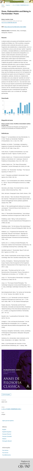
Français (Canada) (7, 436)
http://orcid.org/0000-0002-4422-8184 (9, 22)
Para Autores (5, 452)
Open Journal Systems (8, 420)
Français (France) (6, 434)
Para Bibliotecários (6, 455)
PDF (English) (7, 394)
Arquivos (8, 5)
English (4, 429)
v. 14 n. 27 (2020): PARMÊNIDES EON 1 (20, 5)
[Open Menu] (1, 1)
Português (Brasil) (7, 441)
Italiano (4, 438)
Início (3, 5)
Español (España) (6, 431)
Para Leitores (5, 450)
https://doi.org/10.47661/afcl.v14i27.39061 (15, 26)
